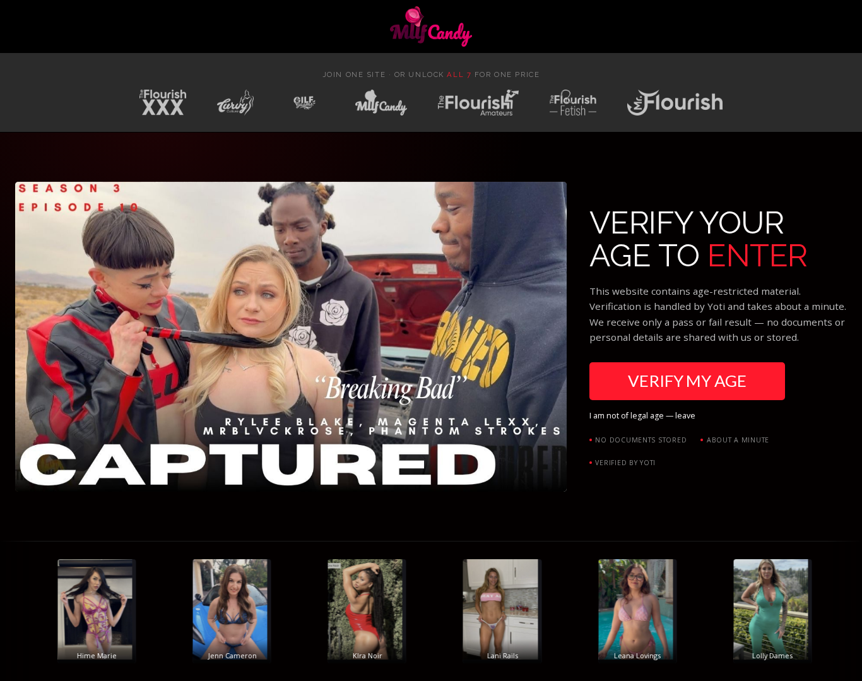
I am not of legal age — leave (642, 415)
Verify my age (687, 380)
